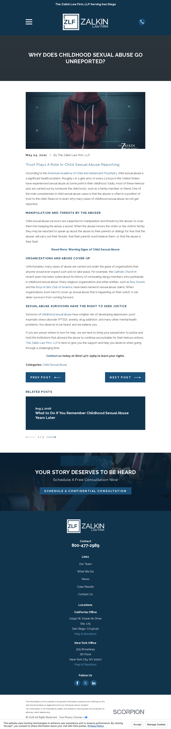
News (85, 579)
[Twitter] (85, 683)
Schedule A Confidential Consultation (85, 491)
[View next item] (51, 437)
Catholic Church (124, 271)
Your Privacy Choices (71, 717)
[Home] (85, 22)
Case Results (85, 586)
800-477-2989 (85, 545)
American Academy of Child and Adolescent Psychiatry (82, 173)
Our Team (85, 564)
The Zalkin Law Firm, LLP (42, 342)
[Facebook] (77, 683)
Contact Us (85, 594)
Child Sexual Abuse (55, 364)
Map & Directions (85, 633)
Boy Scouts (137, 282)
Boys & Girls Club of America (54, 287)
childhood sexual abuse (57, 314)
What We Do (85, 571)
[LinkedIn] (93, 683)
